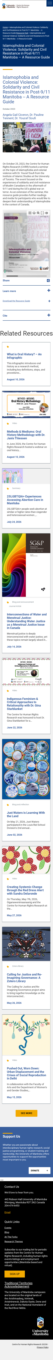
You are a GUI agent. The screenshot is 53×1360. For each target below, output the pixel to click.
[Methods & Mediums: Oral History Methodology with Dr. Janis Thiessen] (26, 417)
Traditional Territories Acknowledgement (18, 1284)
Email (7, 1212)
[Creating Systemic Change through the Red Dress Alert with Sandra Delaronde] (26, 872)
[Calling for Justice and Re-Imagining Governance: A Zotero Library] (26, 960)
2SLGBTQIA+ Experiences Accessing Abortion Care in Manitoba (25, 499)
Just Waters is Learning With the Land (26, 814)
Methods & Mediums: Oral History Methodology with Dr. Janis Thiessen (26, 434)
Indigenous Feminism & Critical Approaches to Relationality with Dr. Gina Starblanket (24, 704)
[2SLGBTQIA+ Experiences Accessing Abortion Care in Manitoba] (12, 482)
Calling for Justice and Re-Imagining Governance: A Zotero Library (24, 977)
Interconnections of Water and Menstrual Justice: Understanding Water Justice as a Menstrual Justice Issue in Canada (27, 621)
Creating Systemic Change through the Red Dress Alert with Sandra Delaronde (25, 890)
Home (5, 27)
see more (26, 1113)
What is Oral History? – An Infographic (24, 356)
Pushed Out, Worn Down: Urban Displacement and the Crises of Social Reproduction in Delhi (26, 1073)
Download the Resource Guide (16, 300)
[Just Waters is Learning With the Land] (26, 798)
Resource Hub (22, 33)
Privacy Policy (43, 1347)
